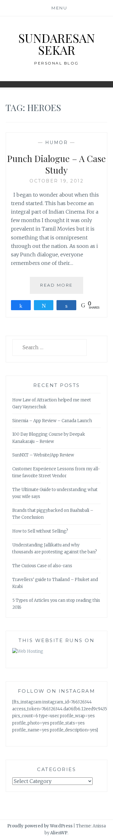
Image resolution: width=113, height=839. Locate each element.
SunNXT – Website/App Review (43, 455)
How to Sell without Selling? (40, 531)
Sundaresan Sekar (56, 44)
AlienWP (58, 833)
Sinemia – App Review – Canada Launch (52, 420)
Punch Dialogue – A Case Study (56, 164)
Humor (56, 142)
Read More (61, 288)
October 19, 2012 (56, 181)
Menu (59, 7)
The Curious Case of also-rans (42, 565)
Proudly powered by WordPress (40, 826)
